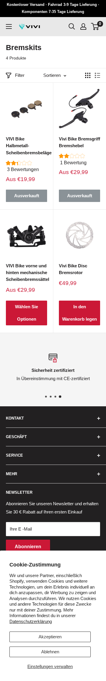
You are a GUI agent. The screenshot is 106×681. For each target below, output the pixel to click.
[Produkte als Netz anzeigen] (87, 75)
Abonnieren (28, 546)
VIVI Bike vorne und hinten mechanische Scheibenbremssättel (26, 272)
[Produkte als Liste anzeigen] (97, 75)
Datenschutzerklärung (30, 621)
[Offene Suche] (72, 26)
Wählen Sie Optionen (26, 313)
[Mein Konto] (83, 26)
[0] (95, 26)
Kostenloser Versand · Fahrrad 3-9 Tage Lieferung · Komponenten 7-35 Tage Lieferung (53, 8)
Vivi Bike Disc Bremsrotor (73, 269)
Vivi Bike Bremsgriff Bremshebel (79, 142)
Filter (19, 75)
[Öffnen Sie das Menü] (9, 26)
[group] (26, 168)
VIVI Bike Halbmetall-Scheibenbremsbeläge (26, 145)
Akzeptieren (50, 636)
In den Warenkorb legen (79, 313)
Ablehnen (50, 651)
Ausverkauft (26, 195)
